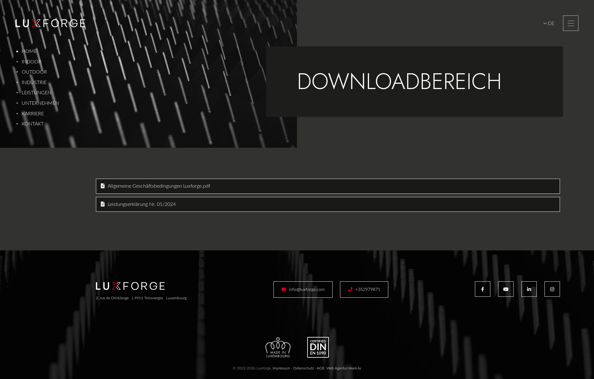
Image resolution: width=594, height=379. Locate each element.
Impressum (281, 368)
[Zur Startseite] (50, 23)
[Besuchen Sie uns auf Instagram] (552, 289)
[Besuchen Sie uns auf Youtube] (506, 289)
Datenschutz (303, 368)
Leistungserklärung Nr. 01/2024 (142, 204)
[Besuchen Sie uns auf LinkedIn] (529, 289)
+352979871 (367, 289)
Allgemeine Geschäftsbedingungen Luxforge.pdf (159, 186)
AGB (321, 368)
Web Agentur (337, 368)
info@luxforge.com (307, 289)
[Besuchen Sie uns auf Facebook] (482, 289)
